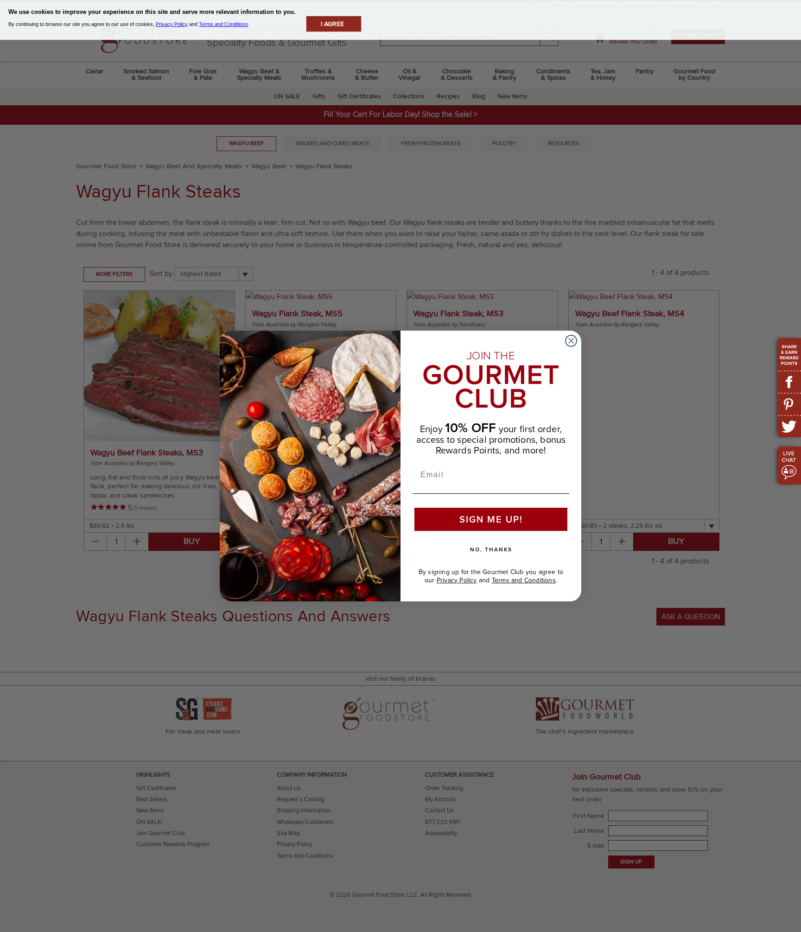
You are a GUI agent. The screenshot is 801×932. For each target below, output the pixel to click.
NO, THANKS (491, 549)
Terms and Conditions (524, 580)
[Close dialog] (571, 340)
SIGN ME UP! (491, 519)
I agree (332, 24)
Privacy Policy (457, 580)
